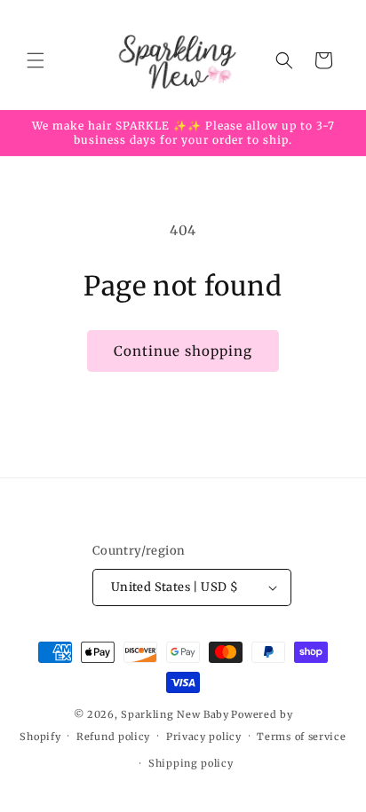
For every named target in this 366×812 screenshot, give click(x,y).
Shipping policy (191, 763)
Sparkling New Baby (175, 714)
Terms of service (301, 736)
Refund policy (113, 736)
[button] (35, 60)
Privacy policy (204, 736)
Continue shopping (183, 351)
